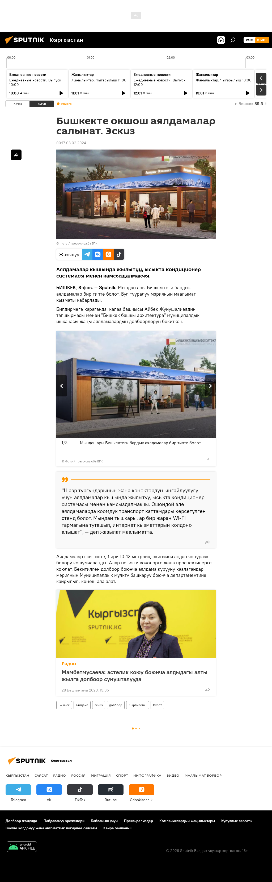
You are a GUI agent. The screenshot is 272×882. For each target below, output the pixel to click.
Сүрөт (157, 705)
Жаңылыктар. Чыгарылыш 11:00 (98, 80)
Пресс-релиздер (138, 820)
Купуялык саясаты (236, 820)
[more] (208, 459)
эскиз (99, 705)
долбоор (115, 705)
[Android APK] (22, 847)
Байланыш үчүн (104, 820)
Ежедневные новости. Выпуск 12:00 (159, 82)
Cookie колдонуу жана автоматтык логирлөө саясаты (51, 828)
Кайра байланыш (118, 828)
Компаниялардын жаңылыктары (187, 820)
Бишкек (64, 705)
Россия (78, 775)
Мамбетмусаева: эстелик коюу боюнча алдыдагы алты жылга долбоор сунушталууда (134, 675)
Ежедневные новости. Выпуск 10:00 (35, 82)
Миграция (101, 775)
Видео (173, 775)
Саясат (41, 775)
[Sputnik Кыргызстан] (26, 44)
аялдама (82, 705)
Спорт (122, 775)
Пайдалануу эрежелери (64, 820)
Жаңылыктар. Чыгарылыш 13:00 (224, 80)
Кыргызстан (138, 705)
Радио (69, 663)
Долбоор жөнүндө (21, 820)
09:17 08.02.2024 (71, 142)
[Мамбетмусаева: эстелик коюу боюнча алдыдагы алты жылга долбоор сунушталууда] (136, 624)
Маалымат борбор (203, 775)
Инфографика (147, 775)
